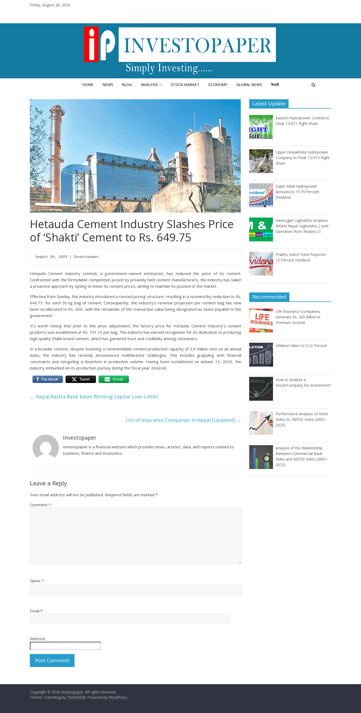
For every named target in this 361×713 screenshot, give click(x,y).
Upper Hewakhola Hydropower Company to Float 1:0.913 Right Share (303, 158)
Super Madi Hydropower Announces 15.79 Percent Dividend (297, 192)
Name (37, 580)
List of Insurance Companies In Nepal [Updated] (183, 420)
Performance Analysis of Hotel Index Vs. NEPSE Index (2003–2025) (302, 419)
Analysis (149, 84)
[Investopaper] (180, 26)
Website (37, 638)
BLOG (127, 84)
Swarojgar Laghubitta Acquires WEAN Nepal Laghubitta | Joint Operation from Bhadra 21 (302, 226)
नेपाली (275, 84)
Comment (40, 504)
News (108, 84)
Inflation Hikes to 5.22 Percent (301, 345)
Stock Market (185, 84)
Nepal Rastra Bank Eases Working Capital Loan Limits (94, 396)
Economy (218, 84)
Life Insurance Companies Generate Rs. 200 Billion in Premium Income (298, 317)
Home (88, 84)
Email (36, 610)
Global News (249, 84)
